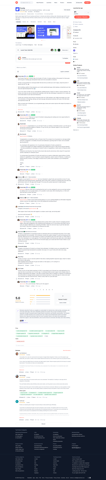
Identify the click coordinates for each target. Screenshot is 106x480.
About (37, 477)
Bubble (78, 67)
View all (43, 424)
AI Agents (74, 443)
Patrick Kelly (21, 76)
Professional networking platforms (41, 447)
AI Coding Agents (81, 113)
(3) (21, 278)
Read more (21, 369)
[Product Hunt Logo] (16, 2)
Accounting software (57, 445)
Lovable (36, 458)
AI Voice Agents (75, 445)
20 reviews (30, 11)
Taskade (79, 118)
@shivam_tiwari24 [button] (24, 117)
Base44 (79, 105)
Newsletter (29, 477)
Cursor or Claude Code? (77, 458)
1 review (28, 402)
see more (18, 19)
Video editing (18, 445)
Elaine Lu (20, 177)
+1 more (46, 336)
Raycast (36, 470)
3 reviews (28, 377)
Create (78, 93)
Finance (54, 443)
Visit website (67, 9)
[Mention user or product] (18, 71)
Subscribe (79, 2)
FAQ (40, 477)
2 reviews (28, 354)
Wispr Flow (55, 464)
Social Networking (38, 445)
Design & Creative (19, 443)
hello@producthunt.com (79, 477)
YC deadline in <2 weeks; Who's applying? (80, 462)
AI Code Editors (18, 437)
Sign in (88, 2)
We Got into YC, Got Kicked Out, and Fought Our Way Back (81, 465)
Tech (35, 44)
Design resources (18, 447)
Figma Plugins (18, 468)
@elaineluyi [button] (22, 189)
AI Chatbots (36, 434)
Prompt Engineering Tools (39, 437)
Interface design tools (21, 13)
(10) (23, 228)
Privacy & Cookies (49, 477)
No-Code (40, 44)
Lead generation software (77, 434)
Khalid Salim (23, 123)
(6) (23, 120)
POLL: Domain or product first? (78, 460)
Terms (43, 477)
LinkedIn (76, 59)
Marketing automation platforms (78, 436)
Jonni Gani (20, 206)
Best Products (40, 2)
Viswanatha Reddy (22, 246)
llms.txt (67, 477)
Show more (65, 50)
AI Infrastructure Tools (38, 436)
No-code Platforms (39, 13)
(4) (21, 184)
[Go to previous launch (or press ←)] (85, 12)
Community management (39, 449)
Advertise (69, 2)
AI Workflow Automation (58, 441)
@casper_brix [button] (23, 171)
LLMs (35, 432)
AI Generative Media (19, 450)
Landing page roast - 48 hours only (79, 470)
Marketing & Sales (75, 432)
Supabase (36, 472)
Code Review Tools (19, 464)
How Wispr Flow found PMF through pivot (80, 466)
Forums (62, 2)
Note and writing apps (57, 436)
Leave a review (62, 302)
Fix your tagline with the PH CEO (78, 472)
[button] (54, 21)
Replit (54, 468)
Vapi (35, 466)
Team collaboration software (58, 437)
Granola (35, 468)
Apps (34, 477)
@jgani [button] (21, 221)
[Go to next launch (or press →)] (88, 12)
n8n (35, 460)
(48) (21, 111)
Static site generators (19, 470)
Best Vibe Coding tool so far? (78, 468)
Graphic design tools (19, 449)
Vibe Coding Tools (81, 90)
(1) (23, 131)
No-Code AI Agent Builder (83, 127)
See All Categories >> (76, 447)
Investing (55, 449)
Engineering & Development (21, 432)
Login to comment (64, 71)
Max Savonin (23, 134)
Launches (49, 2)
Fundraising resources (57, 447)
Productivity (55, 432)
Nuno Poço (20, 256)
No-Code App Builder (48, 13)
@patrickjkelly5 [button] (23, 125)
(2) (23, 194)
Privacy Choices (57, 477)
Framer (54, 466)
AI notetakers (55, 434)
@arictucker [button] (23, 283)
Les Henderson (23, 353)
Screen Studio (56, 460)
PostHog (36, 464)
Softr (78, 81)
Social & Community (38, 443)
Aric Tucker (20, 268)
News (55, 2)
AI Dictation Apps (18, 460)
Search (54, 439)
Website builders (30, 13)
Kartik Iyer (21, 400)
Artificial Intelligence (28, 44)
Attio (35, 462)
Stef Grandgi (22, 375)
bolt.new (55, 462)
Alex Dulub (20, 231)
